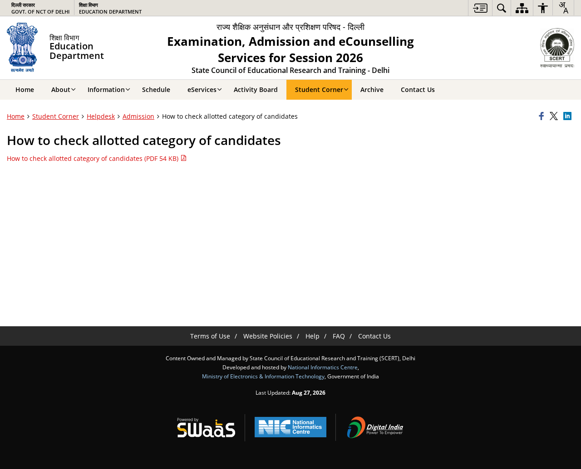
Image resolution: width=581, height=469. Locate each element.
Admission (138, 116)
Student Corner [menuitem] (319, 89)
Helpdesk (101, 116)
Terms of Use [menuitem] (210, 336)
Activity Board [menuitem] (256, 89)
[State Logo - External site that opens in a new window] (557, 48)
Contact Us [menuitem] (418, 89)
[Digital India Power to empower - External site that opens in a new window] (375, 427)
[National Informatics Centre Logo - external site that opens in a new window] (290, 427)
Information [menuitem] (106, 89)
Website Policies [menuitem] (267, 336)
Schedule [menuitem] (156, 89)
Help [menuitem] (312, 336)
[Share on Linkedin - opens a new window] (568, 116)
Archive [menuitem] (372, 89)
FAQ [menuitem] (339, 336)
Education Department (110, 8)
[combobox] (563, 7)
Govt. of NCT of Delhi (40, 8)
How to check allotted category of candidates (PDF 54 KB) (93, 158)
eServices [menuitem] (202, 89)
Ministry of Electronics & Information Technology (263, 376)
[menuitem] (480, 8)
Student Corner (55, 116)
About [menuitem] (60, 89)
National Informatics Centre (323, 367)
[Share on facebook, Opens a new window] (542, 116)
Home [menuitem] (24, 89)
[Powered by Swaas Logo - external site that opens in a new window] (206, 427)
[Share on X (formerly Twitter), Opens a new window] (555, 116)
